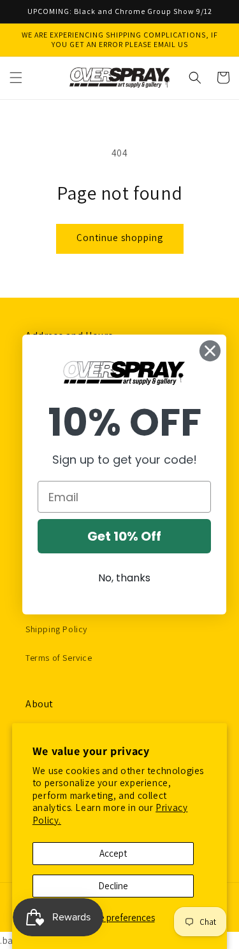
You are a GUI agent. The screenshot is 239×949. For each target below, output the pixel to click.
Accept (113, 853)
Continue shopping (119, 238)
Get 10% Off (124, 536)
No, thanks (124, 578)
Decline (113, 886)
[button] (16, 78)
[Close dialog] (210, 351)
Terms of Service (58, 657)
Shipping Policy (56, 629)
